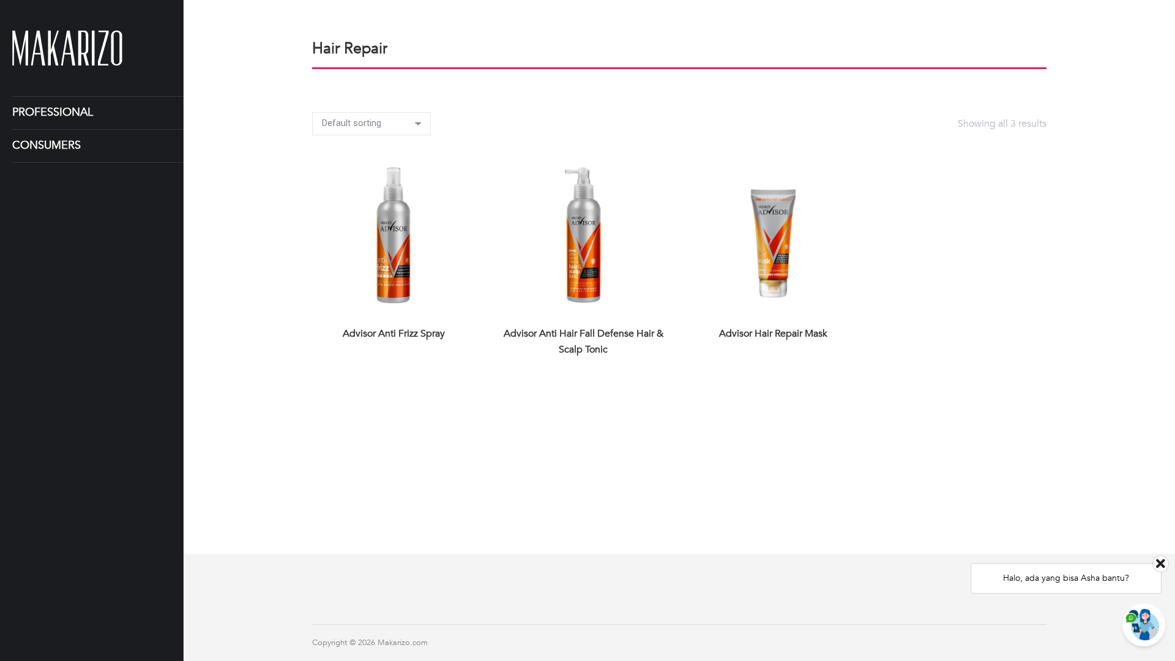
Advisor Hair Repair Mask (773, 333)
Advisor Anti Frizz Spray (394, 333)
